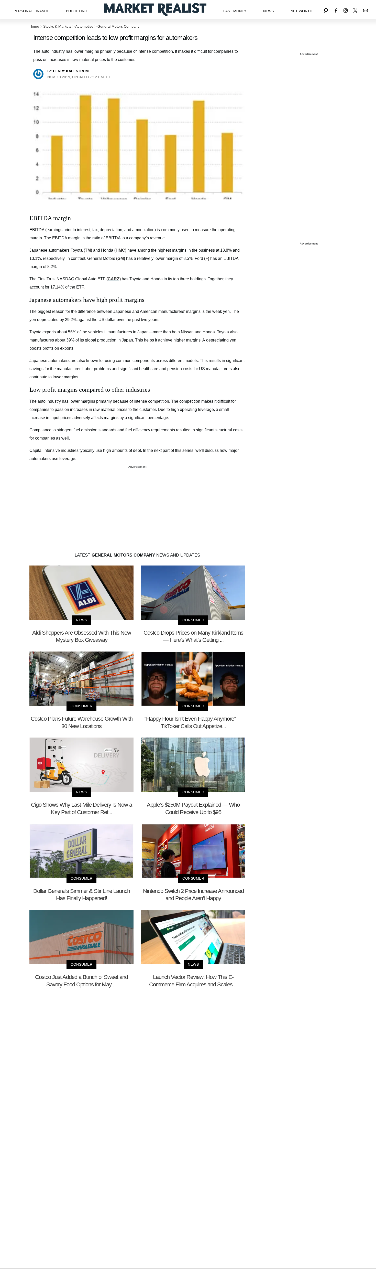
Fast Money (234, 11)
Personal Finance (31, 11)
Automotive (84, 26)
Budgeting (76, 11)
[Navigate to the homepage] (155, 9)
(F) (206, 258)
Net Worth (301, 11)
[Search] (326, 9)
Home (34, 26)
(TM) (88, 250)
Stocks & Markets (57, 26)
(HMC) (120, 250)
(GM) (120, 258)
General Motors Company (118, 26)
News (268, 11)
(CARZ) (113, 279)
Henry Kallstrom (71, 71)
